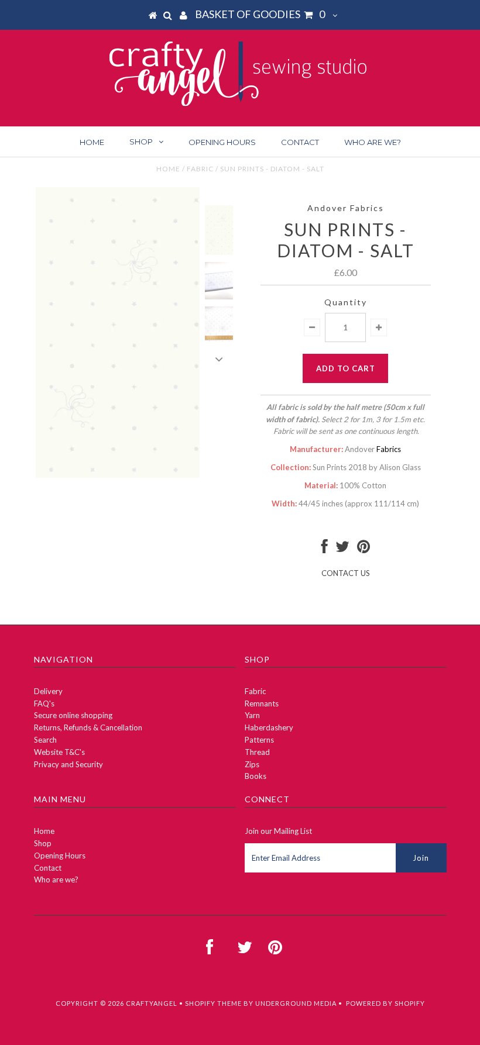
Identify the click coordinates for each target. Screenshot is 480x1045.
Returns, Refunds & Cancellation (88, 727)
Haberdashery (269, 727)
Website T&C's (59, 752)
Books (255, 776)
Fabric (200, 168)
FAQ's (44, 703)
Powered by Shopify (385, 1003)
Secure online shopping (73, 715)
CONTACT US (345, 573)
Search (45, 739)
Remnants (262, 703)
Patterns (259, 739)
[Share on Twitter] (342, 549)
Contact (300, 142)
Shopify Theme (213, 1003)
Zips (252, 764)
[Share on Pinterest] (363, 549)
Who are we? (372, 142)
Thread (257, 752)
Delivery (48, 691)
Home (92, 142)
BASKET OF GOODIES (260, 14)
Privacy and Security (68, 764)
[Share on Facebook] (324, 549)
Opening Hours (222, 142)
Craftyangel (151, 1003)
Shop (141, 141)
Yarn (252, 715)
